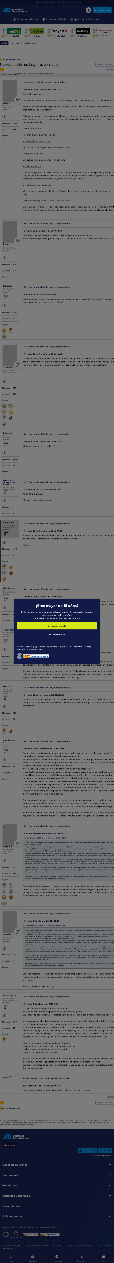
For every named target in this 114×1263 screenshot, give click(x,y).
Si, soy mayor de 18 (57, 626)
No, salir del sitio (57, 634)
